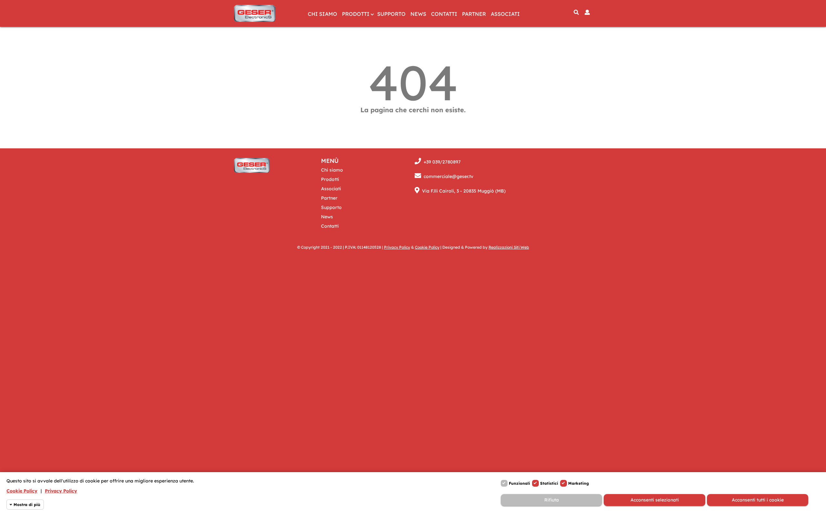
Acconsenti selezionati (654, 500)
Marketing (578, 483)
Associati (505, 14)
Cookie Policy (21, 491)
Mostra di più (27, 504)
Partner (474, 14)
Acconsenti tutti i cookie (758, 500)
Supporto (391, 14)
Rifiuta (551, 500)
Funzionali (519, 483)
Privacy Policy (61, 491)
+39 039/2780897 (442, 162)
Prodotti (355, 14)
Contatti (444, 14)
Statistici (549, 483)
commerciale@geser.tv (448, 176)
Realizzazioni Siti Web (509, 247)
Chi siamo (322, 14)
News (418, 14)
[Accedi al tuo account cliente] (587, 12)
